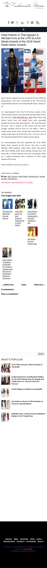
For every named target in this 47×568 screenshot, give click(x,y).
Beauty (41, 541)
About (39, 539)
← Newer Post (8, 284)
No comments (6, 192)
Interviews (31, 541)
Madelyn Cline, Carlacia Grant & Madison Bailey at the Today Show (28, 415)
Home (23, 284)
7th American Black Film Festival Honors (7, 214)
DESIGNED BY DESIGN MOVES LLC (23, 551)
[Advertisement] (20, 442)
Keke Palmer (23, 176)
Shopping (24, 539)
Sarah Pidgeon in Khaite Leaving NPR (27, 389)
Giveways (21, 541)
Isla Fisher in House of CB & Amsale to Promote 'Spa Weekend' (27, 402)
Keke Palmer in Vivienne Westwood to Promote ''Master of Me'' (33, 217)
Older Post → (39, 284)
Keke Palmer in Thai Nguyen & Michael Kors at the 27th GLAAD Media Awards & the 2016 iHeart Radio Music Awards (21, 39)
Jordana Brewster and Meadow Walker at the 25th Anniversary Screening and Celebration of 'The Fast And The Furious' (28, 380)
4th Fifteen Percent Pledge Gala (32, 241)
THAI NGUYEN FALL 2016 (22, 117)
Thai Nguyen (12, 179)
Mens (16, 539)
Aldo (9, 176)
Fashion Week (9, 541)
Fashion (8, 539)
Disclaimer (27, 549)
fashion (15, 176)
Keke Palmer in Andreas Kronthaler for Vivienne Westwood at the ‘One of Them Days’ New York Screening (8, 269)
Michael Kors (34, 176)
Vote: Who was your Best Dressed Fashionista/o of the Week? (19, 218)
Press (32, 539)
